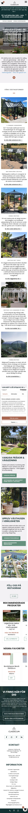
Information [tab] (14, 393)
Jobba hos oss (14, 796)
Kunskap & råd (13, 780)
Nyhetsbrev (14, 771)
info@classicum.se (14, 757)
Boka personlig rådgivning (14, 714)
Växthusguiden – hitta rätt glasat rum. (14, 72)
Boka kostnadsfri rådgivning (10, 543)
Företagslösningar (13, 775)
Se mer (14, 596)
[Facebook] (6, 737)
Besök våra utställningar (14, 718)
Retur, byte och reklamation (13, 786)
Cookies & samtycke (13, 773)
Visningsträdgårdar (11, 538)
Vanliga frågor (9, 475)
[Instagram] (11, 737)
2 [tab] (14, 51)
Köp (11, 678)
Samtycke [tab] (5, 393)
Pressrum (13, 800)
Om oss (14, 784)
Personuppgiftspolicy (13, 802)
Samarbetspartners (13, 794)
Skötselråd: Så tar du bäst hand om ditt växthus (13, 480)
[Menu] (26, 2)
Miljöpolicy (13, 788)
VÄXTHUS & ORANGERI (7, 21)
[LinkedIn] (21, 737)
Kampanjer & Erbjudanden (14, 798)
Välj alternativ (11, 639)
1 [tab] (13, 51)
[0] (2, 4)
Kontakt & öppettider (13, 769)
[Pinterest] (16, 737)
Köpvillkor (13, 778)
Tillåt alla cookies (14, 418)
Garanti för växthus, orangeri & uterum (13, 790)
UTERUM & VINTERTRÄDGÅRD (19, 21)
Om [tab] (23, 393)
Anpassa (13, 422)
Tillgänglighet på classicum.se (14, 804)
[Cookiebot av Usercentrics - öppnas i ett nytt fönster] (20, 390)
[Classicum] (14, 3)
